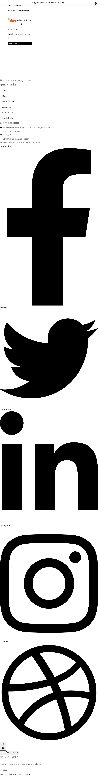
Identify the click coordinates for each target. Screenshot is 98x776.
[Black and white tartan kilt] (20, 22)
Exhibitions (7, 118)
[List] (83, 11)
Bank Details (8, 101)
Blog (4, 96)
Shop (4, 90)
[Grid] (88, 11)
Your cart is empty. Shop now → (15, 774)
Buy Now (12, 43)
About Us (6, 107)
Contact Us (7, 112)
